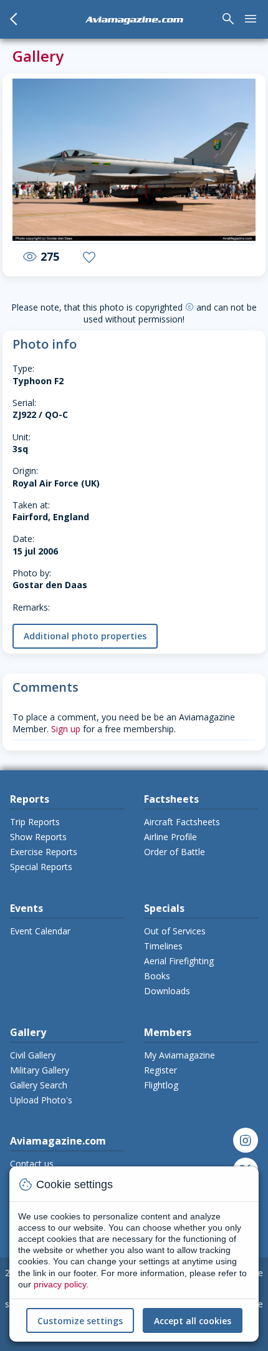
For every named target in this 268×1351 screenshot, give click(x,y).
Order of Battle (174, 852)
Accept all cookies (192, 1321)
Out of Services (175, 931)
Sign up (65, 729)
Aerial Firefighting (179, 961)
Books (157, 976)
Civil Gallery (32, 1055)
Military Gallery (39, 1070)
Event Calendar (40, 931)
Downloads (167, 991)
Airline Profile (170, 837)
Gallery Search (38, 1085)
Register (160, 1070)
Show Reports (38, 837)
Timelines (163, 946)
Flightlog (161, 1085)
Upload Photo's (41, 1100)
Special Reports (41, 867)
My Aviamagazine (179, 1055)
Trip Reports (35, 822)
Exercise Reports (43, 852)
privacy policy (60, 1284)
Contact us (32, 1163)
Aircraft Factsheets (182, 822)
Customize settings (80, 1321)
